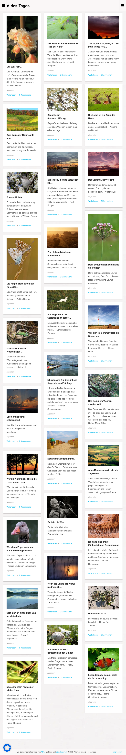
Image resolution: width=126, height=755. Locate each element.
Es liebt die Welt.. (56, 522)
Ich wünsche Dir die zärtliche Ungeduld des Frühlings (62, 381)
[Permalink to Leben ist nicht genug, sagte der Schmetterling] (103, 659)
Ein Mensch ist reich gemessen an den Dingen (60, 651)
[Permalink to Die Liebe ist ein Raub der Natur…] (103, 99)
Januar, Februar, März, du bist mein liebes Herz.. (103, 45)
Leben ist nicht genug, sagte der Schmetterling (102, 676)
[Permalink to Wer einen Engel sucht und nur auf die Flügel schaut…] (22, 531)
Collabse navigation (122, 5)
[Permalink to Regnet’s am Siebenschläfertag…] (62, 99)
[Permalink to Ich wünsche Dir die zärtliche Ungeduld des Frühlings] (62, 365)
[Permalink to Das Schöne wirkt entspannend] (22, 401)
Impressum (117, 751)
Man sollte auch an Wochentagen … (16, 350)
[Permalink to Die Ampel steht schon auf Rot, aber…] (22, 259)
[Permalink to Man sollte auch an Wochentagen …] (22, 332)
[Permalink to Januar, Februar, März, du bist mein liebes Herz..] (103, 27)
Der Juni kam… (14, 66)
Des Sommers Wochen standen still (100, 402)
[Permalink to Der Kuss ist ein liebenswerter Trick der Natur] (62, 27)
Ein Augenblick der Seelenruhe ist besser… (59, 316)
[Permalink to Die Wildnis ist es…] (103, 597)
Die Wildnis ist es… (98, 613)
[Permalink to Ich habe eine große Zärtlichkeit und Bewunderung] (103, 526)
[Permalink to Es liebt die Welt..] (62, 507)
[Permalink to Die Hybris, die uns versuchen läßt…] (62, 164)
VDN (43, 751)
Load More (63, 745)
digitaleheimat (61, 751)
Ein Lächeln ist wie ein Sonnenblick (59, 254)
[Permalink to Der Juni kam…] (22, 39)
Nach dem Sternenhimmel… (61, 458)
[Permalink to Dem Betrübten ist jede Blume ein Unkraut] (103, 237)
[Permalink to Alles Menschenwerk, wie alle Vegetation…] (103, 455)
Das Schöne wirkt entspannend (15, 418)
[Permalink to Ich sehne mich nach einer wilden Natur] (22, 672)
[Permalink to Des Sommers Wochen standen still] (103, 385)
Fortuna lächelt (14, 197)
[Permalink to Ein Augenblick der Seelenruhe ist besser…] (62, 300)
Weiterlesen (11, 94)
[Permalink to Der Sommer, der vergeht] (103, 164)
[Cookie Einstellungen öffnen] (7, 750)
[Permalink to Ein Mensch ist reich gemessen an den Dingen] (62, 635)
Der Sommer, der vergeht (101, 179)
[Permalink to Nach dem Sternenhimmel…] (62, 443)
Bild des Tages (16, 5)
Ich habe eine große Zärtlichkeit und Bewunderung (103, 543)
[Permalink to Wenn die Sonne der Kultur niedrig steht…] (62, 568)
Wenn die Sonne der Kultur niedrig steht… (61, 585)
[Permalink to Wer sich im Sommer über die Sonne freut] (103, 317)
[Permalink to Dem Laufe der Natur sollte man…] (22, 119)
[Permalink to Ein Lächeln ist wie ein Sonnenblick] (62, 237)
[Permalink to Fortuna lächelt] (22, 182)
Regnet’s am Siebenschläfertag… (57, 116)
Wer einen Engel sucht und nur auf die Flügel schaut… (20, 549)
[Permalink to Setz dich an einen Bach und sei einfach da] (22, 598)
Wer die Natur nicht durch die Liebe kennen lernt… (22, 480)
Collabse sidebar (3, 5)
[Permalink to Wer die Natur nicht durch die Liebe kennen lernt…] (22, 464)
